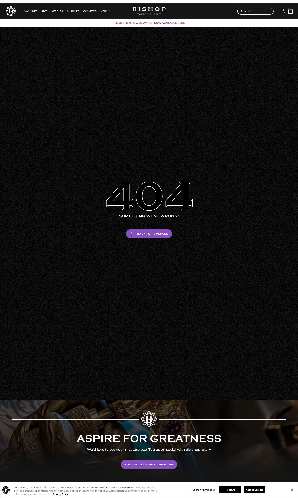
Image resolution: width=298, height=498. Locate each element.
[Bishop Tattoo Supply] (149, 11)
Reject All (230, 489)
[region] (149, 490)
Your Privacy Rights (204, 489)
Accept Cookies (254, 489)
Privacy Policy (60, 494)
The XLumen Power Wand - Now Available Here (149, 22)
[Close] (292, 490)
